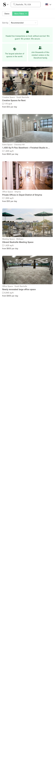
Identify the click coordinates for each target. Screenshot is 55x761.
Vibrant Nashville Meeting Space (17, 242)
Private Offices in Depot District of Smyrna (22, 194)
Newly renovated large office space (19, 289)
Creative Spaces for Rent (14, 100)
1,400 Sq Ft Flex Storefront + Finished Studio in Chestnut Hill (25, 147)
